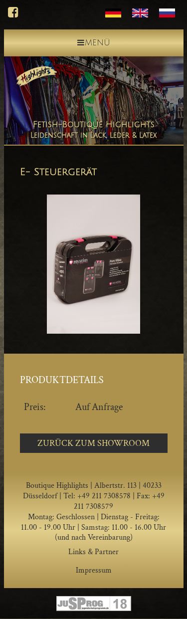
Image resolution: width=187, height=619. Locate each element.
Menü (97, 42)
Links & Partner (93, 552)
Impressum (94, 570)
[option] (93, 264)
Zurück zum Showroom (93, 443)
